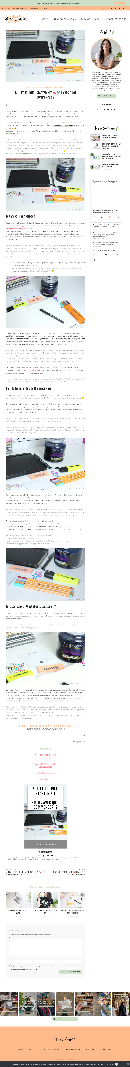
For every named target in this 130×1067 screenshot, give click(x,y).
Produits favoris (20, 8)
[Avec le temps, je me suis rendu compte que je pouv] (65, 1004)
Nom (10, 959)
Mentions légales (72, 1050)
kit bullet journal (23, 860)
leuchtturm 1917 (37, 860)
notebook (43, 860)
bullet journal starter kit (27, 858)
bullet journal (18, 858)
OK (117, 1064)
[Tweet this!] (52, 856)
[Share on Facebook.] (43, 856)
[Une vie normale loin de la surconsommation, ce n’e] (28, 1004)
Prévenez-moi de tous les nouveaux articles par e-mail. (24, 969)
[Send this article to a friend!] (39, 856)
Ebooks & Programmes (51, 1050)
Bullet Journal (34, 88)
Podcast (85, 19)
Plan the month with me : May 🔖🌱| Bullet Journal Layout (25, 873)
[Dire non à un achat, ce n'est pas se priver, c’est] (9, 1004)
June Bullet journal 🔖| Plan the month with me (69, 873)
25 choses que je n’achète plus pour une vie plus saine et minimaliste (111, 146)
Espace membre (91, 1050)
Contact (33, 1050)
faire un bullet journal (13, 860)
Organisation (46, 88)
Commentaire (12, 938)
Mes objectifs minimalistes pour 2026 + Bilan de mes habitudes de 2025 (106, 226)
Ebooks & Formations (65, 19)
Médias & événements (40, 8)
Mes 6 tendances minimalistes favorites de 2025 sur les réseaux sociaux (106, 244)
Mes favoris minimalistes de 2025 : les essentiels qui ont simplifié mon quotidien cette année (105, 235)
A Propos (5, 8)
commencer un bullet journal (50, 858)
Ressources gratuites (117, 19)
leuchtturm (30, 860)
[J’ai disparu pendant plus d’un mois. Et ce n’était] (121, 1004)
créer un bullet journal (63, 858)
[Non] (128, 1064)
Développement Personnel (63, 125)
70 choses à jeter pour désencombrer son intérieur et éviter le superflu (111, 156)
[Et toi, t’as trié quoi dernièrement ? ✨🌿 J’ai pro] (102, 1004)
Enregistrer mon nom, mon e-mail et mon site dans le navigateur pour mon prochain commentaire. (35, 966)
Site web (61, 959)
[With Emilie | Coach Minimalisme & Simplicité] (15, 19)
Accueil (45, 19)
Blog (97, 19)
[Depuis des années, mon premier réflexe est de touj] (46, 1004)
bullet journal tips (38, 858)
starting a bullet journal (52, 860)
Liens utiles (107, 1050)
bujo (13, 858)
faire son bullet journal (75, 858)
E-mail (36, 959)
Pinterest (39, 131)
